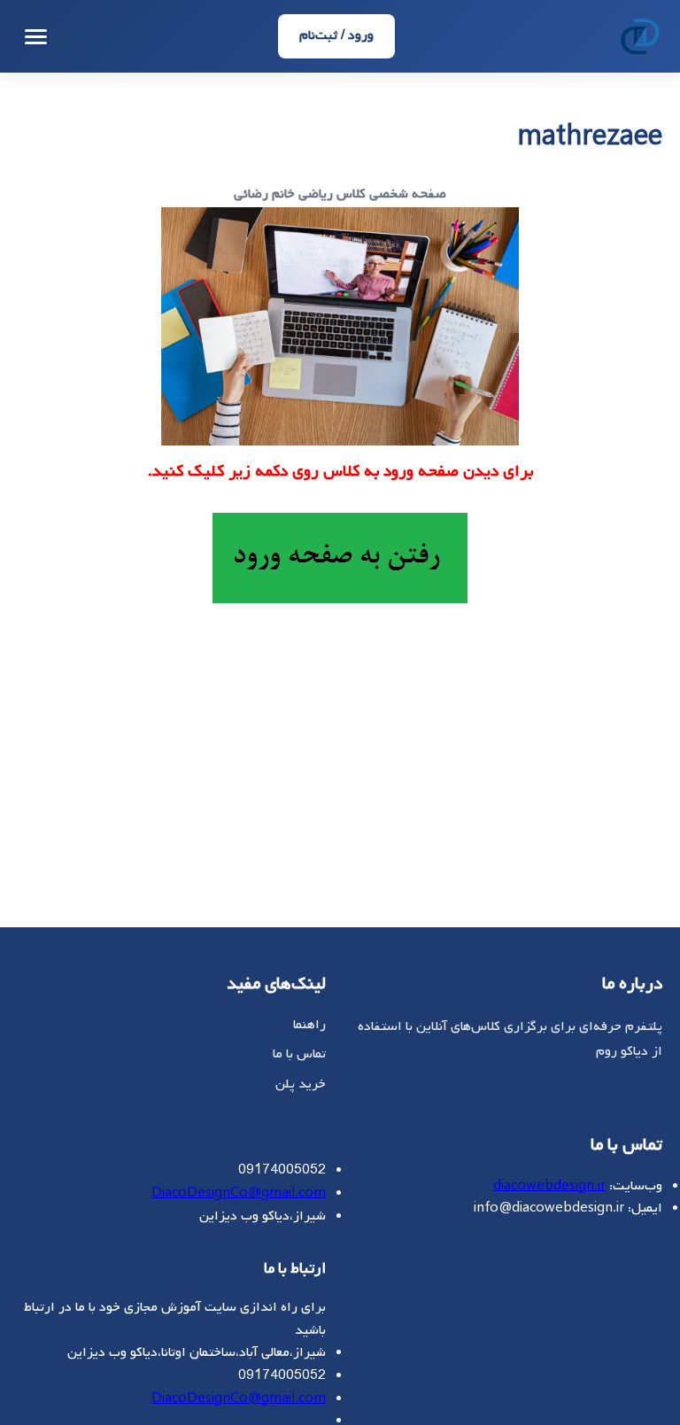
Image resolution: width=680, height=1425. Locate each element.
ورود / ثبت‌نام (336, 35)
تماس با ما (299, 1054)
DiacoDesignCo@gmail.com (238, 1193)
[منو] (36, 36)
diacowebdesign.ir (549, 1186)
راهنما (309, 1024)
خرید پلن (300, 1084)
